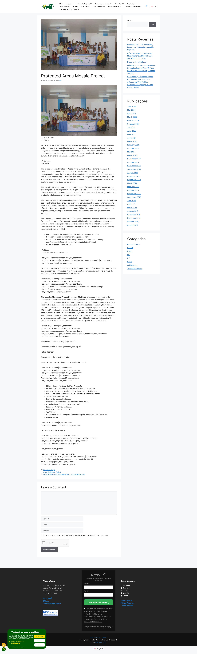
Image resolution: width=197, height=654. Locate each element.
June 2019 (131, 201)
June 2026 (131, 107)
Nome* (86, 584)
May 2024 (131, 152)
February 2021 (133, 187)
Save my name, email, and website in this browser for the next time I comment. (76, 535)
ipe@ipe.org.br (100, 642)
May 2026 (131, 110)
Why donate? (85, 6)
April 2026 (131, 113)
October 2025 (133, 124)
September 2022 (134, 169)
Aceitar (39, 645)
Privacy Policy (126, 600)
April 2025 (131, 138)
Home (129, 251)
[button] (147, 7)
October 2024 (133, 148)
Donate (130, 248)
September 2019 (134, 197)
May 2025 (131, 134)
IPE (128, 258)
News (129, 262)
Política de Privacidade (93, 622)
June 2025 (131, 131)
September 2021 (134, 180)
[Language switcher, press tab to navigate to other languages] (153, 6)
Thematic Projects (84, 4)
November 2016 (133, 218)
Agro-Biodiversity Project (52, 472)
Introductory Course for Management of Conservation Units (64, 474)
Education (118, 4)
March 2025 (132, 141)
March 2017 (132, 208)
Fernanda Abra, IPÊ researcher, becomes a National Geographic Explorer (140, 47)
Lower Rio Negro (49, 470)
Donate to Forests (99, 6)
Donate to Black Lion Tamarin (69, 9)
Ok (153, 24)
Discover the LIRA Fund (136, 62)
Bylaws (104, 637)
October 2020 (133, 190)
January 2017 (132, 211)
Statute (75, 6)
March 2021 (132, 183)
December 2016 (133, 215)
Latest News (63, 6)
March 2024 (132, 155)
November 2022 (134, 166)
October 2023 (133, 162)
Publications (131, 4)
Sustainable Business (102, 4)
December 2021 (133, 176)
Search (130, 20)
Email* (86, 591)
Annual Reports (133, 244)
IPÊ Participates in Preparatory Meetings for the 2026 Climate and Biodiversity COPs (139, 56)
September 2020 (134, 194)
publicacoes (132, 265)
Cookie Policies (127, 606)
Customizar (39, 636)
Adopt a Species (113, 6)
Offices (46, 601)
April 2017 (131, 204)
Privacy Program (127, 603)
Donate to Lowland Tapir (133, 6)
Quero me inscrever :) (98, 602)
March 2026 (132, 117)
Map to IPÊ (47, 598)
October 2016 (133, 222)
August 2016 (132, 225)
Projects (69, 4)
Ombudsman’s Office (52, 603)
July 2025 (131, 127)
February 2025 (133, 145)
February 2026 (133, 120)
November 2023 (134, 159)
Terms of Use (95, 637)
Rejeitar (40, 640)
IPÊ (60, 4)
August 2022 (132, 173)
